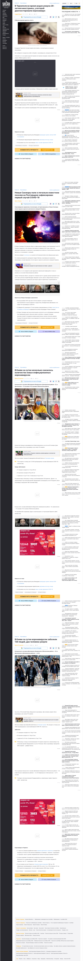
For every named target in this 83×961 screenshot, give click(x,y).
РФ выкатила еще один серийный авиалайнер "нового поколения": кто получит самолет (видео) (70, 323)
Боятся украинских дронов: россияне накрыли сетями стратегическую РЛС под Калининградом (71, 218)
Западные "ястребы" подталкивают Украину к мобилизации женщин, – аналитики (71, 79)
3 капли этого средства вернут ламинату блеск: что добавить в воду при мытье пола (70, 318)
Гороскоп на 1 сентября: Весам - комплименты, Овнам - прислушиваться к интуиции (70, 330)
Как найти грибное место (21, 947)
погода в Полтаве (33, 323)
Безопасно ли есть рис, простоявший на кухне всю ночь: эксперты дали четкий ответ (71, 15)
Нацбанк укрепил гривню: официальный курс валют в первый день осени (70, 411)
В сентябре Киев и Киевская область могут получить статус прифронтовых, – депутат (71, 124)
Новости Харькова (28, 924)
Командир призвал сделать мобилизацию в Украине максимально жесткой (70, 849)
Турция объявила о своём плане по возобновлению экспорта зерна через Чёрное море (71, 144)
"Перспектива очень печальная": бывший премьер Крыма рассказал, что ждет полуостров (70, 781)
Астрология (34, 958)
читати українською (54, 3)
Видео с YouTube (6, 37)
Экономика (5, 16)
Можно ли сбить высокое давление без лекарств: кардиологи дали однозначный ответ (71, 97)
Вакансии (5, 47)
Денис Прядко (18, 201)
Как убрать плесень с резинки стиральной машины (64, 945)
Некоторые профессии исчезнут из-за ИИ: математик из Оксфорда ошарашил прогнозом (71, 772)
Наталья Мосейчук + (29, 919)
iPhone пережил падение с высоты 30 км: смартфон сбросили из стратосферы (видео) (71, 562)
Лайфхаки (18, 946)
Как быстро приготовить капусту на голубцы (43, 945)
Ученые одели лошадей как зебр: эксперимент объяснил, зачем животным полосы (70, 160)
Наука (4, 23)
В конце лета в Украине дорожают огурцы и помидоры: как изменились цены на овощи (71, 683)
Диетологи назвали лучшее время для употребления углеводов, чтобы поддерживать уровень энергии (70, 471)
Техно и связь (5, 24)
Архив (4, 45)
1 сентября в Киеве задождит (71, 326)
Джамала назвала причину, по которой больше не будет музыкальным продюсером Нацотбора (70, 641)
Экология (5, 18)
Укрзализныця (63, 927)
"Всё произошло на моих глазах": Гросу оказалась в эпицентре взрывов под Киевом (71, 480)
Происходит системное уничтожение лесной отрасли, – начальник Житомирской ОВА (71, 346)
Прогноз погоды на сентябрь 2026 (32, 933)
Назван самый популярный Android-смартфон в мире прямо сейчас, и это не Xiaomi (71, 210)
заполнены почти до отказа (46, 139)
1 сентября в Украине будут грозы (72, 441)
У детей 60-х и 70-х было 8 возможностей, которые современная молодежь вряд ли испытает (70, 632)
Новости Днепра (19, 924)
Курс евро (36, 927)
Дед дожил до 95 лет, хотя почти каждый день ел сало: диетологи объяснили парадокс (71, 571)
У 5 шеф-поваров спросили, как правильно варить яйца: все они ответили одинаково (70, 826)
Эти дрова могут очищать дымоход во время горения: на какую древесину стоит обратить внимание (71, 235)
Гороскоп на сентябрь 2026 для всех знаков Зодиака (62, 940)
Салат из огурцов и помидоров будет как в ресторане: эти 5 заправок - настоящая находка (71, 602)
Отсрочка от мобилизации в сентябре (34, 922)
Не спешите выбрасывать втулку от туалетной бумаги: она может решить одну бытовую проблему (71, 106)
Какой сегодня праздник (22, 951)
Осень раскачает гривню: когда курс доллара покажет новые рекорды (70, 646)
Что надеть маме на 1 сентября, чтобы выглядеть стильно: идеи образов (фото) (70, 610)
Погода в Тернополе (34, 145)
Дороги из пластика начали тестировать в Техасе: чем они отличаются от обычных (71, 475)
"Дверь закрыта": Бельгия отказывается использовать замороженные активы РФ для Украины (70, 776)
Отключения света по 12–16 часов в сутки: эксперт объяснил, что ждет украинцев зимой (71, 363)
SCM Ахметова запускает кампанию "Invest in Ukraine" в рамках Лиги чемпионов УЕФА (71, 192)
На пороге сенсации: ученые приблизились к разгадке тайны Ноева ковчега (70, 253)
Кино (25, 958)
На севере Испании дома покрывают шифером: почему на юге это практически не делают (71, 444)
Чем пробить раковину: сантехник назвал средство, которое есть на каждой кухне (71, 531)
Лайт (4, 26)
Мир (3, 17)
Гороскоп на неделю (42, 938)
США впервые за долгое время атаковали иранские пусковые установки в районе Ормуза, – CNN (71, 655)
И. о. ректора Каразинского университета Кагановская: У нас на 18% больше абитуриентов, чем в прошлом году (71, 748)
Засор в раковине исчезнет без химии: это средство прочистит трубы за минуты (70, 149)
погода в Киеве (42, 592)
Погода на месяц (36, 935)
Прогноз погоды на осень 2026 (51, 933)
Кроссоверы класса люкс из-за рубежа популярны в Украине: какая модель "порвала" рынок (70, 720)
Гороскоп (18, 938)
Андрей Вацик (18, 14)
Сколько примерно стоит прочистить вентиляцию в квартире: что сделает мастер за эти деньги (71, 367)
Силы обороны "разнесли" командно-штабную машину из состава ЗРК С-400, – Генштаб (70, 619)
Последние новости (70, 11)
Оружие (4, 27)
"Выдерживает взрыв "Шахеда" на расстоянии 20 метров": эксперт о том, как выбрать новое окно (70, 425)
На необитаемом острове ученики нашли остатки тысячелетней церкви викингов (70, 388)
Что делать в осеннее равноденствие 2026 (57, 938)
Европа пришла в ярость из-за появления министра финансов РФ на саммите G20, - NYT (70, 20)
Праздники (43, 958)
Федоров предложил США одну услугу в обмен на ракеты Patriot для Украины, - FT (70, 812)
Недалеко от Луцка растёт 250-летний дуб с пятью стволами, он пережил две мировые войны (71, 416)
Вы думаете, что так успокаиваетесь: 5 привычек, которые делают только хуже (70, 557)
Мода (39, 958)
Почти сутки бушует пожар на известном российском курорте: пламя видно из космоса (70, 760)
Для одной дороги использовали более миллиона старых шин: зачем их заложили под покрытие (70, 459)
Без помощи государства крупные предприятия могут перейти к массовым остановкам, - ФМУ (70, 517)
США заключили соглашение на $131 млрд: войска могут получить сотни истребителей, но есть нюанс (71, 455)
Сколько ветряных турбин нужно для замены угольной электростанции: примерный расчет (70, 548)
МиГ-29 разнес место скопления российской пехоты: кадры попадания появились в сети (70, 821)
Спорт (4, 21)
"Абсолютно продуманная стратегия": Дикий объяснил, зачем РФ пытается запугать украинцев (70, 354)
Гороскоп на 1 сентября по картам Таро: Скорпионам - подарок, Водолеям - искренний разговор (70, 227)
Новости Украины (20, 922)
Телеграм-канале (42, 724)
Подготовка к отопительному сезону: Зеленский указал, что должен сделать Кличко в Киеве (71, 24)
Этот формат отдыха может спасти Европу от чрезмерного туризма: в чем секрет (70, 716)
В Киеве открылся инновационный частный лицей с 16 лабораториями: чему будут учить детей (70, 136)
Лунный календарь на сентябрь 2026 (29, 938)
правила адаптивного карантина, (45, 850)
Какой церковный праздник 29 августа (24, 953)
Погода (4, 34)
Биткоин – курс (32, 929)
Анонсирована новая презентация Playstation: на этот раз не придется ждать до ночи (71, 244)
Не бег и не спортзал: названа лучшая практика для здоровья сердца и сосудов (70, 543)
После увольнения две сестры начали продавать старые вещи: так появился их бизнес (70, 674)
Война (4, 11)
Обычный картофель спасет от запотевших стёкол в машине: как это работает (70, 240)
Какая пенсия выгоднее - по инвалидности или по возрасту (48, 929)
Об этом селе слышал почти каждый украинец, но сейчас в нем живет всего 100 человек (71, 732)
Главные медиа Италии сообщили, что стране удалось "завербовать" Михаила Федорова (71, 258)
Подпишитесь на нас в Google (32, 17)
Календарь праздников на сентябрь (53, 951)
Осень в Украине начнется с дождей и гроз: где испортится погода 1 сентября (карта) (71, 358)
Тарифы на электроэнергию (22, 929)
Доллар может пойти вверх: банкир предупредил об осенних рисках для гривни (70, 437)
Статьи (4, 38)
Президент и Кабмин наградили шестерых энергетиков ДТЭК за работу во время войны (71, 197)
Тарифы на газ (65, 929)
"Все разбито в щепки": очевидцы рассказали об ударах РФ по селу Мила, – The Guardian (70, 433)
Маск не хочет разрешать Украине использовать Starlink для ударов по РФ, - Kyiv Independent (71, 132)
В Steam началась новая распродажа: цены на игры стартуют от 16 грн (71, 650)
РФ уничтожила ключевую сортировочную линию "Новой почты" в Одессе (70, 636)
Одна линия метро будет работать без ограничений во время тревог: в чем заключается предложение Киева (71, 111)
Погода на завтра (62, 933)
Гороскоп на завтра (48, 942)
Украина (4, 13)
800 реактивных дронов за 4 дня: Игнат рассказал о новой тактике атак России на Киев (70, 379)
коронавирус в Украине (21, 145)
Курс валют (41, 927)
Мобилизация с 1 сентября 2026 (60, 919)
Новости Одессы (46, 922)
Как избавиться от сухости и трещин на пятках (37, 947)
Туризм (4, 32)
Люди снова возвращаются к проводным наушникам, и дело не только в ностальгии (71, 711)
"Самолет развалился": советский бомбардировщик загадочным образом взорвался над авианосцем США (70, 670)
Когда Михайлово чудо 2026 (22, 955)
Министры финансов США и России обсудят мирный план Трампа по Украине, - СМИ (71, 188)
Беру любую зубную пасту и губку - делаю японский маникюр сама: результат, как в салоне (71, 222)
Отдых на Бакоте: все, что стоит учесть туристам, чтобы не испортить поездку (70, 383)
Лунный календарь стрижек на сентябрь (34, 942)
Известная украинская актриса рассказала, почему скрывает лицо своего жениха (71, 552)
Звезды (61, 958)
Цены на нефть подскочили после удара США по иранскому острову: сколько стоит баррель (71, 830)
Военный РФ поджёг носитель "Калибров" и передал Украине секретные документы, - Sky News (71, 706)
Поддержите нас (71, 7)
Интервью (5, 40)
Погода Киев (70, 933)
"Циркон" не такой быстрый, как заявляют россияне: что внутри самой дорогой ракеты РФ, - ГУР (70, 756)
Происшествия (6, 29)
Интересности (6, 33)
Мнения (4, 41)
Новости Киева (19, 592)
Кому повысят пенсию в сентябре (52, 927)
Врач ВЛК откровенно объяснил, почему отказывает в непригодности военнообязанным (70, 840)
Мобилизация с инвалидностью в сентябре (44, 919)
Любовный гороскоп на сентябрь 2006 (42, 940)
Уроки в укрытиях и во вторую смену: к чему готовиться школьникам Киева (70, 566)
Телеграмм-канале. (49, 458)
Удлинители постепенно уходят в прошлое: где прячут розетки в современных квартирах (70, 679)
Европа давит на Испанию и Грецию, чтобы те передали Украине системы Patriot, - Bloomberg (71, 202)
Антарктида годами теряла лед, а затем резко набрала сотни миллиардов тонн (70, 786)
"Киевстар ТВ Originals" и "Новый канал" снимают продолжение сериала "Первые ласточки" (70, 624)
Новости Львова (36, 924)
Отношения (56, 958)
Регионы (4, 20)
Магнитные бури (28, 935)
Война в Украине (20, 919)
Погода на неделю (20, 935)
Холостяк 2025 (67, 958)
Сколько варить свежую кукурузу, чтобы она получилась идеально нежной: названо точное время (70, 341)
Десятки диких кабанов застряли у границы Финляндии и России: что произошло (70, 249)
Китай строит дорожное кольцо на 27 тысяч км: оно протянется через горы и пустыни (71, 539)
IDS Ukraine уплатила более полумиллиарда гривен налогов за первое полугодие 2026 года (71, 743)
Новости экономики (21, 928)
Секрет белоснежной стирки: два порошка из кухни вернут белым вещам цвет (70, 102)
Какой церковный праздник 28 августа (37, 951)
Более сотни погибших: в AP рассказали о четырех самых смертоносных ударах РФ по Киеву (69, 579)
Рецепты (20, 958)
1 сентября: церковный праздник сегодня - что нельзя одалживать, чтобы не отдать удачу (71, 309)
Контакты (5, 48)
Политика (5, 14)
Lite (17, 958)
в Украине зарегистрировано (41, 864)
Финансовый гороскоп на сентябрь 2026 (24, 940)
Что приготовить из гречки (27, 945)
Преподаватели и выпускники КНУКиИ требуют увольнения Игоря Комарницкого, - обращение (69, 614)
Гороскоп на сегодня (20, 942)
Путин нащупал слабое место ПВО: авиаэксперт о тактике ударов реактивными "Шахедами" (70, 119)
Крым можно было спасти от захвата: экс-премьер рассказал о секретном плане (69, 844)
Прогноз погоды (20, 933)
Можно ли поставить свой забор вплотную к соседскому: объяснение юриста (70, 183)
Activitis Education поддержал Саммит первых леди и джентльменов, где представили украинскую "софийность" (71, 83)
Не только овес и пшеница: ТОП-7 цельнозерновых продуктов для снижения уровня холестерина (71, 817)
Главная (4, 10)
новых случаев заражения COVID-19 (44, 142)
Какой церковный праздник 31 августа (42, 953)
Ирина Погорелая (19, 378)
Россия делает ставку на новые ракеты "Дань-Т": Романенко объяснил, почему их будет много (70, 449)
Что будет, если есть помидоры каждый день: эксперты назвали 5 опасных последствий (71, 420)
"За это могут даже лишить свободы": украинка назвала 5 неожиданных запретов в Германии (69, 313)
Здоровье (5, 30)
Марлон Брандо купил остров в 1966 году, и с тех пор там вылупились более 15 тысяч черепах (71, 494)
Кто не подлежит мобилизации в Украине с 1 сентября (62, 922)
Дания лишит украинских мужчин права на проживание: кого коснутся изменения (70, 835)
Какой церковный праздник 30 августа (59, 953)
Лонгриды (5, 43)
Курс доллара (30, 927)
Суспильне (27, 255)
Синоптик (42, 933)
